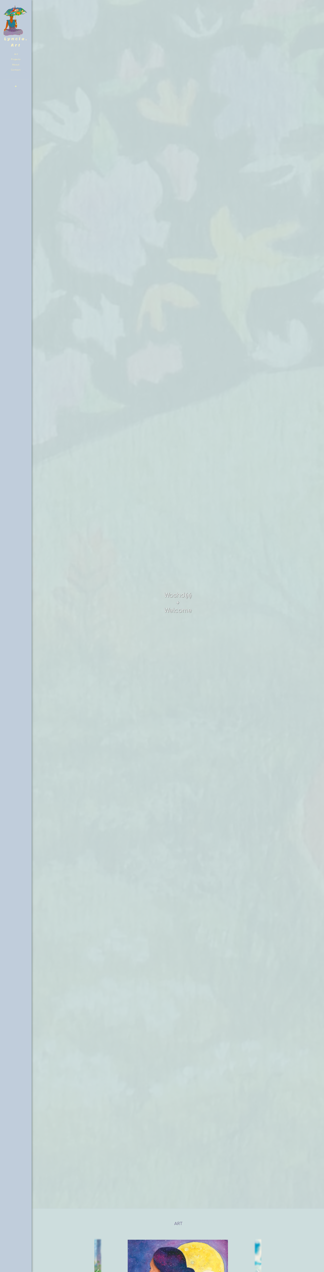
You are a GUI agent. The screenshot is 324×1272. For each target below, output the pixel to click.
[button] (16, 86)
